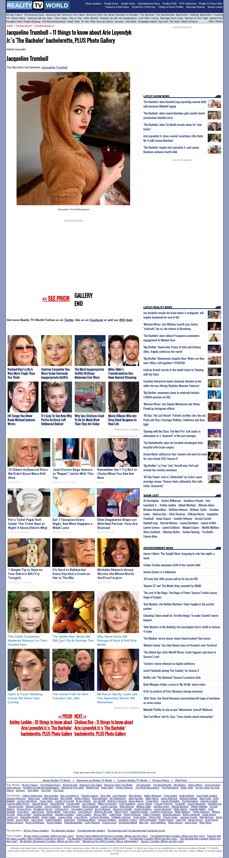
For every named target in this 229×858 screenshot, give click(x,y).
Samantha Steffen (29, 817)
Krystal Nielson (168, 523)
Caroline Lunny (161, 806)
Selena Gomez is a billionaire (159, 572)
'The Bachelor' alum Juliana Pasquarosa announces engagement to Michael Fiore (171, 337)
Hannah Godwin (209, 801)
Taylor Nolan (139, 817)
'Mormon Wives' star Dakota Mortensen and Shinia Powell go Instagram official (171, 406)
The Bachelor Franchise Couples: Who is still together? (97, 838)
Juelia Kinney (209, 814)
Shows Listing (215, 7)
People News (111, 3)
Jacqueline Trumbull (54, 67)
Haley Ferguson (152, 814)
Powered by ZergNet (126, 429)
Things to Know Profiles (171, 7)
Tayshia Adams (190, 801)
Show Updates (93, 3)
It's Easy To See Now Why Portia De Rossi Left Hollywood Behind (56, 419)
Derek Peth (155, 817)
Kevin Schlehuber (35, 822)
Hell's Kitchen (91, 18)
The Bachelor (147, 14)
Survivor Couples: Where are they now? (162, 841)
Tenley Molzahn (201, 811)
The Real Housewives (54, 21)
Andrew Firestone (117, 801)
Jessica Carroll (203, 518)
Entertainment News (149, 3)
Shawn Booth (53, 811)
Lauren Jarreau (151, 527)
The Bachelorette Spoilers (91, 830)
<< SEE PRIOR (56, 298)
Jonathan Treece (128, 819)
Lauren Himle (65, 817)
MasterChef (216, 18)
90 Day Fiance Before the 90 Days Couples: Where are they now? (112, 836)
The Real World (169, 787)
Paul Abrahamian (73, 822)
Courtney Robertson (162, 811)
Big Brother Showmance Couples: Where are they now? (50, 841)
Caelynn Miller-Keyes (18, 803)
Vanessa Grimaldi (122, 809)
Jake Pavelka (135, 798)
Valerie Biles (150, 536)
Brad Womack (100, 798)
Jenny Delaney (53, 806)
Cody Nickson (92, 822)
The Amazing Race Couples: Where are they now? (177, 836)
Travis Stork (46, 801)
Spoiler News (128, 3)
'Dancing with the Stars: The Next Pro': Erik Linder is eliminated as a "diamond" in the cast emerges (172, 433)
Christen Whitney (107, 819)
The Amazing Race (34, 14)
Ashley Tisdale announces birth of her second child (171, 565)
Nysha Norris (24, 809)
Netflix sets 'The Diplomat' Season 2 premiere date (172, 677)
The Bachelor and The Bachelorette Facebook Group (136, 830)
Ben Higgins (135, 795)
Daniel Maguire (54, 819)
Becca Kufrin (51, 795)
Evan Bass (23, 811)
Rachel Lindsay (89, 795)
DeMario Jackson (121, 817)
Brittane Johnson (178, 509)
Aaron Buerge (136, 801)
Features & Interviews (117, 7)
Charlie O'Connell (64, 801)
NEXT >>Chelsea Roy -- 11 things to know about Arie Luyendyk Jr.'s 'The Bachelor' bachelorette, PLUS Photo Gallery (103, 725)
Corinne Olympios (99, 817)
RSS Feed (181, 780)
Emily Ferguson (132, 814)
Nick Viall (105, 795)
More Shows (216, 21)
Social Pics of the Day (143, 7)
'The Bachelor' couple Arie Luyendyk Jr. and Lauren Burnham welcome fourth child (171, 149)
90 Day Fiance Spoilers (36, 830)
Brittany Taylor (198, 509)
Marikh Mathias (210, 527)
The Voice (175, 21)
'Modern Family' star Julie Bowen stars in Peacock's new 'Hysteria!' (180, 645)
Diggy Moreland (147, 819)
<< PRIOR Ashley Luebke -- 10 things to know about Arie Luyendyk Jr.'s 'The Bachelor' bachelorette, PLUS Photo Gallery (41, 725)
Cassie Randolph (170, 801)
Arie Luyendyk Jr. (69, 795)
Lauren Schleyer (171, 527)
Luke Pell (181, 819)
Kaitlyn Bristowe (152, 795)
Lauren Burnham (189, 523)
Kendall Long (150, 523)
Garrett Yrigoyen (164, 803)
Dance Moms (18, 18)
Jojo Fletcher (119, 795)
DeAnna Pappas (188, 798)
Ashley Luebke (168, 505)
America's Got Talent (73, 14)
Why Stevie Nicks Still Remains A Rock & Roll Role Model (117, 640)
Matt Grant (205, 798)
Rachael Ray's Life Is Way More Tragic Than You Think (21, 373)
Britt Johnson (127, 806)
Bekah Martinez (187, 505)
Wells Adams (180, 809)
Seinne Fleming (190, 532)
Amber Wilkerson (171, 500)
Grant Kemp (211, 819)
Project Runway (32, 21)
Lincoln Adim (73, 803)
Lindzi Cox (12, 817)
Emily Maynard (50, 798)
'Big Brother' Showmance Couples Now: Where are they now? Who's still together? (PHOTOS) (173, 360)
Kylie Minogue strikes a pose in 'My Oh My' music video (174, 684)
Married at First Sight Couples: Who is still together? (110, 841)
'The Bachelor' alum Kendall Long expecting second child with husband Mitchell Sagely (174, 103)
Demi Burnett (57, 803)
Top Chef (163, 21)
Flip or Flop (75, 18)
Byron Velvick (83, 801)
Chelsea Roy (159, 514)
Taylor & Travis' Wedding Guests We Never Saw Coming (25, 698)
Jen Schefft (99, 801)
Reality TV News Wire (211, 3)
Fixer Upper (61, 18)
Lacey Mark (22, 819)
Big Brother (182, 14)
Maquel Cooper (190, 527)
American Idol (53, 14)
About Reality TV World (56, 780)
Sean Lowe (34, 798)
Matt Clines (205, 822)
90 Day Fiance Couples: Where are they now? (49, 836)
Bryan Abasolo (102, 809)
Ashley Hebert (82, 798)
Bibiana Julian (206, 505)
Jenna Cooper (163, 518)
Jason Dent (191, 822)
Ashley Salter (48, 817)
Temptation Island (147, 21)
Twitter (68, 320)
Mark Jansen (175, 822)
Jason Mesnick (169, 798)
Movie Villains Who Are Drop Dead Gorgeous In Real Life (122, 419)
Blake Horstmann (107, 803)
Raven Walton (54, 822)
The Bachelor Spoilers (63, 830)
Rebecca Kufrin (171, 532)
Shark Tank (73, 21)
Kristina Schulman (43, 814)
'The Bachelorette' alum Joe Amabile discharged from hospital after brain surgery (173, 444)
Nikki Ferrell (120, 811)
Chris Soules (170, 795)
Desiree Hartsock (16, 798)
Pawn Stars (107, 787)
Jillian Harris (152, 798)
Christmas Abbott (128, 822)
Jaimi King (69, 819)
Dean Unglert (24, 814)
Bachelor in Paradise (127, 14)
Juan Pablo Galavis (206, 795)
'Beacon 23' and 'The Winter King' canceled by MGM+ (172, 585)
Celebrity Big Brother (200, 14)
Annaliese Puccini (193, 500)
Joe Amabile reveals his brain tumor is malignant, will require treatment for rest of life (173, 315)
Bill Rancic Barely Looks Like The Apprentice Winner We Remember (117, 698)
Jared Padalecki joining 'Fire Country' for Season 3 (171, 670)
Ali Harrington (151, 500)
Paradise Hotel (14, 21)
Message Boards (195, 7)
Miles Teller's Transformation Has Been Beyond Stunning (122, 373)
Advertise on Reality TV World (94, 780)
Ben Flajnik (66, 798)
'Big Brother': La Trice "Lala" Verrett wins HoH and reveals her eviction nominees (170, 467)
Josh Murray (85, 811)
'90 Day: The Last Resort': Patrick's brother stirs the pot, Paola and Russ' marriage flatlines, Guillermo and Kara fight (174, 420)
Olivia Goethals (151, 532)
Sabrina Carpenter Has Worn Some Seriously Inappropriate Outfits (55, 373)
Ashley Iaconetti (191, 814)
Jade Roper (37, 811)
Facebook (96, 320)
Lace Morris (80, 817)
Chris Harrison (177, 514)
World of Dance (189, 21)
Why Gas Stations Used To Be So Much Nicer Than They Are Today (89, 419)
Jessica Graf (109, 822)
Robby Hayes (166, 819)
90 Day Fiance (14, 14)
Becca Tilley (100, 814)
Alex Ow (143, 822)
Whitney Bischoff (103, 811)
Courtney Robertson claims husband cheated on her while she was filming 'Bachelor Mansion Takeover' (172, 383)
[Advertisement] (114, 754)
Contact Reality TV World (132, 780)
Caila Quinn (115, 814)
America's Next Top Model (100, 14)
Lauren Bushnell (162, 809)
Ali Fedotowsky (118, 798)
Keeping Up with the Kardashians (118, 18)
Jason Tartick (145, 803)
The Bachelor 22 (44, 26)
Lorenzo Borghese (27, 801)
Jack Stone (37, 819)
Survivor (119, 21)
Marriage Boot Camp (171, 18)
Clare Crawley (83, 814)
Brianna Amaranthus (154, 509)
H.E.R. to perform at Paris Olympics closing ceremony (173, 691)
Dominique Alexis (86, 819)
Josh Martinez (158, 822)
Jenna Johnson (14, 822)
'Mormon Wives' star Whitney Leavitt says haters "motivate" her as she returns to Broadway (170, 326)
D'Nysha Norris (196, 514)
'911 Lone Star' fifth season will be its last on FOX (170, 579)
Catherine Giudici (139, 811)
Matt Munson (206, 817)
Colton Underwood (32, 795)
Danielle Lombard (64, 814)
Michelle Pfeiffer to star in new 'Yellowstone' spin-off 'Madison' (178, 709)
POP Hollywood (187, 3)
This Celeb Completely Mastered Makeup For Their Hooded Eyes (27, 640)
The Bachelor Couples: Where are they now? (153, 838)
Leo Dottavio (89, 803)
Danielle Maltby (198, 809)
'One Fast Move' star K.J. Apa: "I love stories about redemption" (178, 716)
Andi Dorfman (186, 795)
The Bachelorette (165, 14)
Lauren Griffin (208, 523)
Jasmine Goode (188, 817)
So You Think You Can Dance (97, 21)
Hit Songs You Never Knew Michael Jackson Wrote (21, 419)
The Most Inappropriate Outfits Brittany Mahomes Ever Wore (89, 373)
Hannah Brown (40, 803)
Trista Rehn (152, 801)
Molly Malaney (182, 811)
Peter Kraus (69, 811)
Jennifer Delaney (183, 518)
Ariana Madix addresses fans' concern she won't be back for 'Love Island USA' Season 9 (175, 456)
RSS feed (125, 320)
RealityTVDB (169, 3)
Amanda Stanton (171, 814)
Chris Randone (127, 803)
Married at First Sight (196, 18)
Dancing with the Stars (40, 18)
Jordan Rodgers (143, 809)
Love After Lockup (148, 18)
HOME (9, 26)
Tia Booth (207, 532)
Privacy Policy (161, 780)
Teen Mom (130, 21)
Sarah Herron (195, 819)
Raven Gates (170, 817)
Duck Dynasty (213, 785)
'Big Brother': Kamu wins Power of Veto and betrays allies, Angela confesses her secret (172, 349)
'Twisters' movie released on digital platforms (169, 663)
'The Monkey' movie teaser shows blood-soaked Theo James (177, 638)
